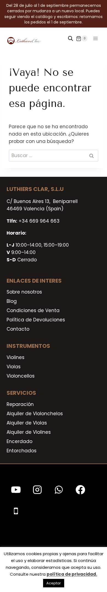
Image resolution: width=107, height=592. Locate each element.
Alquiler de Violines (29, 432)
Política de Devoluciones (36, 319)
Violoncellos (21, 376)
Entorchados (21, 450)
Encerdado (19, 441)
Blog (12, 301)
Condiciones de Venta (33, 310)
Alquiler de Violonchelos (35, 413)
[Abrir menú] (95, 38)
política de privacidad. (72, 574)
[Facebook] (80, 489)
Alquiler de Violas (27, 423)
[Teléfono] (16, 511)
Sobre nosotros (24, 292)
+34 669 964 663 (39, 221)
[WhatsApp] (58, 489)
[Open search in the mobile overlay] (70, 38)
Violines (15, 357)
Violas (14, 366)
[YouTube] (16, 489)
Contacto (18, 329)
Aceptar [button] (53, 583)
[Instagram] (37, 489)
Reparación (20, 404)
